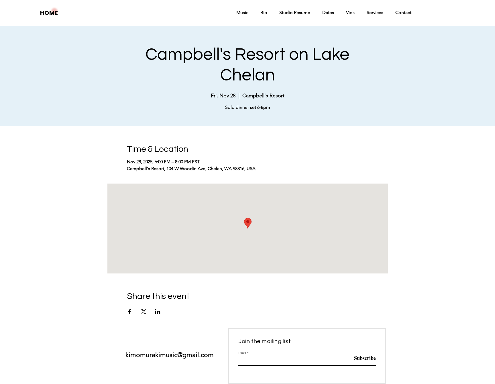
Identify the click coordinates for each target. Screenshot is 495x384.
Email (242, 353)
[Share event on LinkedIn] (157, 311)
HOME (49, 13)
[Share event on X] (143, 311)
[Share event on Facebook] (129, 311)
